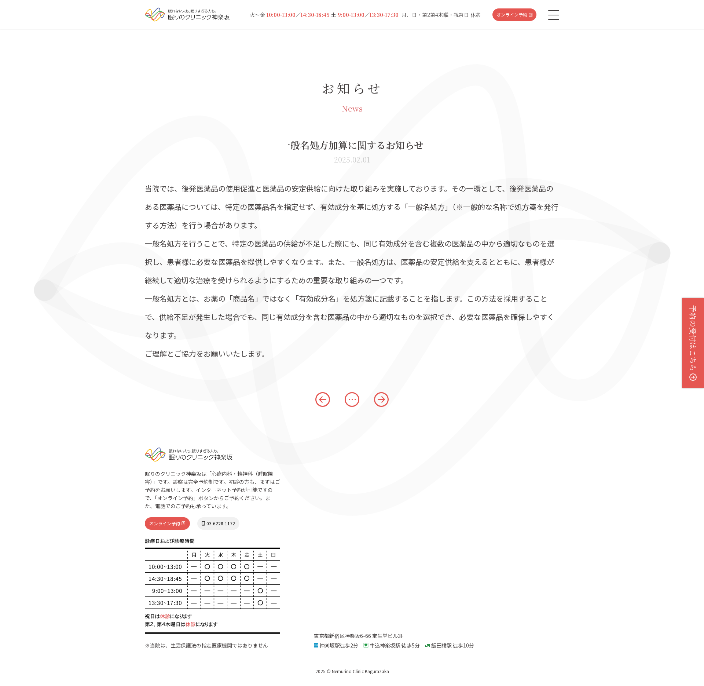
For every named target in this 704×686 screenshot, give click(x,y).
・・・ (350, 399)
